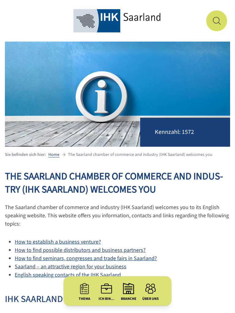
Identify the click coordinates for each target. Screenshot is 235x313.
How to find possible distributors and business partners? (80, 250)
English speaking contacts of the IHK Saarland (68, 275)
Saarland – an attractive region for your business (70, 267)
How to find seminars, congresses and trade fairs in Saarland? (86, 258)
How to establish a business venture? (58, 242)
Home (53, 155)
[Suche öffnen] (216, 20)
